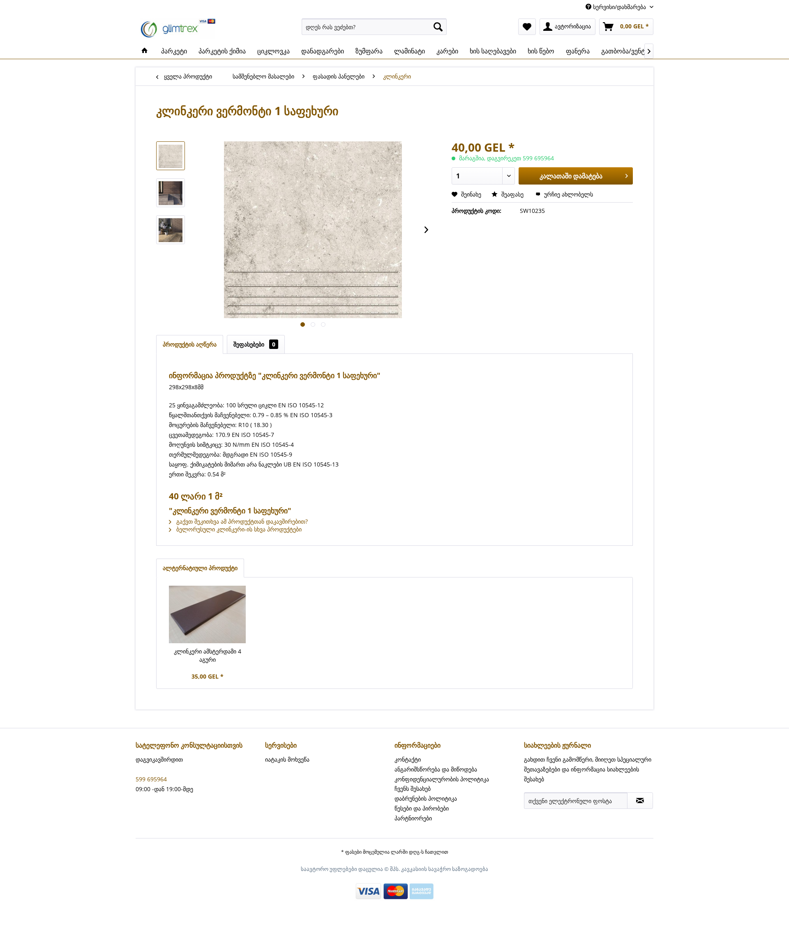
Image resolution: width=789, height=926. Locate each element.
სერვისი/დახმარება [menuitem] (619, 7)
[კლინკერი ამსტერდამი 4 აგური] (207, 614)
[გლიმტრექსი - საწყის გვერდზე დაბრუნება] (178, 28)
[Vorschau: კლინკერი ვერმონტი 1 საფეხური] (170, 155)
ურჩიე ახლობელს (567, 194)
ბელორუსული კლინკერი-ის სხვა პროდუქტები (238, 529)
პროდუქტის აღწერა (190, 344)
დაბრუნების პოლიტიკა (425, 798)
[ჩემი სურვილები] (527, 26)
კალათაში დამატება (571, 175)
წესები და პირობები (421, 808)
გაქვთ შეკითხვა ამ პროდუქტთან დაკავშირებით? (241, 521)
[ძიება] (438, 26)
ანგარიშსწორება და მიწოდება (435, 769)
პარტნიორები (413, 818)
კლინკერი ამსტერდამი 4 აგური (207, 655)
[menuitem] (374, 26)
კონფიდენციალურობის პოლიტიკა (441, 779)
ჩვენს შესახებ (412, 788)
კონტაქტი (407, 759)
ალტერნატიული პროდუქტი (200, 568)
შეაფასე (512, 194)
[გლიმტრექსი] (145, 51)
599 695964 (151, 779)
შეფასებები (254, 344)
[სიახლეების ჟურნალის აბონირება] (640, 800)
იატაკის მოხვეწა (287, 759)
